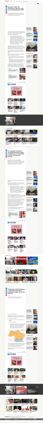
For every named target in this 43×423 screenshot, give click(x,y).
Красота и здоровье (25, 1)
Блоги (21, 1)
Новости (11, 1)
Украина (17, 1)
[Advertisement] (17, 23)
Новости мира (9, 148)
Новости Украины (9, 4)
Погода (8, 286)
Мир (19, 1)
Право (14, 1)
